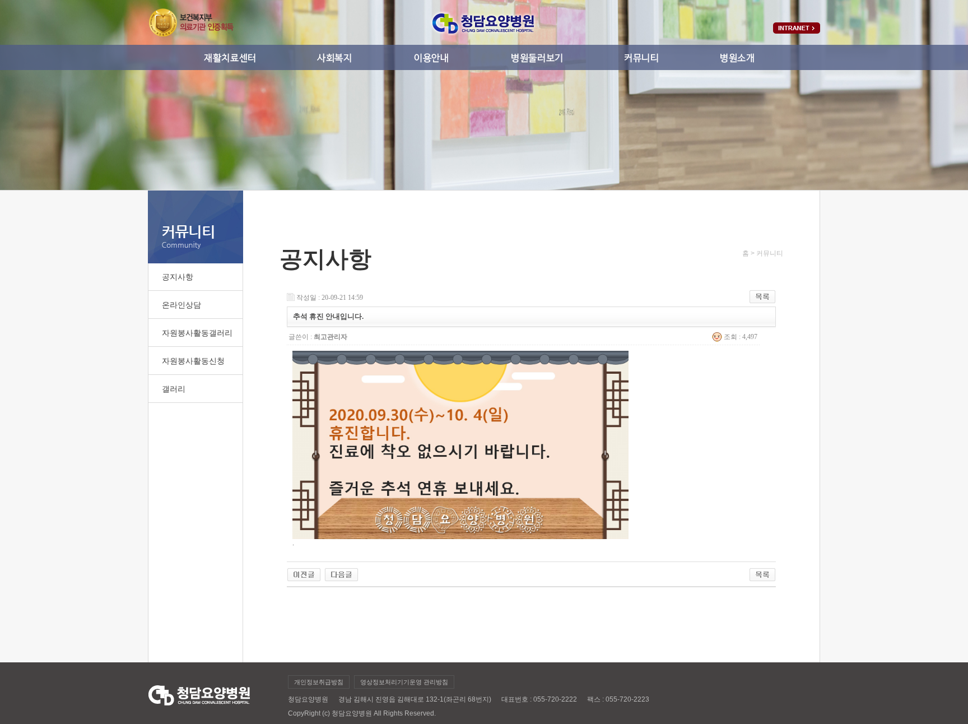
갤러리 (173, 388)
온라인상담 (181, 304)
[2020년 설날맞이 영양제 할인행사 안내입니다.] (341, 572)
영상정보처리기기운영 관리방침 (404, 682)
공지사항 (177, 276)
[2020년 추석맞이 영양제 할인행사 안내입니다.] (304, 572)
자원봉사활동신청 (193, 360)
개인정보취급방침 (318, 682)
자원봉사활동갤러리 (197, 332)
